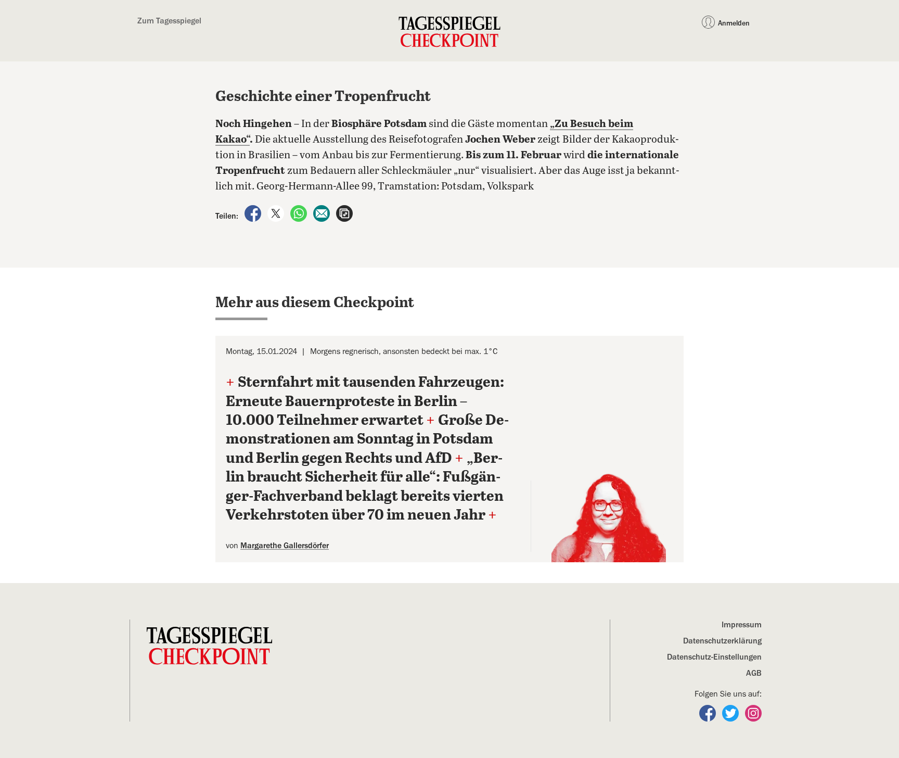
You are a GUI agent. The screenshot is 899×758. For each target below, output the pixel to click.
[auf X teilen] (276, 213)
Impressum (742, 625)
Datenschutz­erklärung (722, 641)
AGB (754, 673)
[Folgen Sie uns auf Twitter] (731, 713)
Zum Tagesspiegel (169, 21)
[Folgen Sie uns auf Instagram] (753, 713)
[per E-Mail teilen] (322, 213)
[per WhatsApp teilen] (299, 213)
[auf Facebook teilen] (254, 213)
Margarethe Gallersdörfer (284, 545)
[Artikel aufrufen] (344, 213)
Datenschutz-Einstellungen (714, 657)
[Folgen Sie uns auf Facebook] (708, 713)
